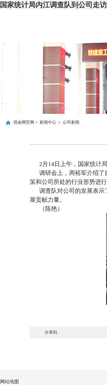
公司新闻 (71, 122)
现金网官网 (23, 122)
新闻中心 (48, 122)
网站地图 (9, 381)
